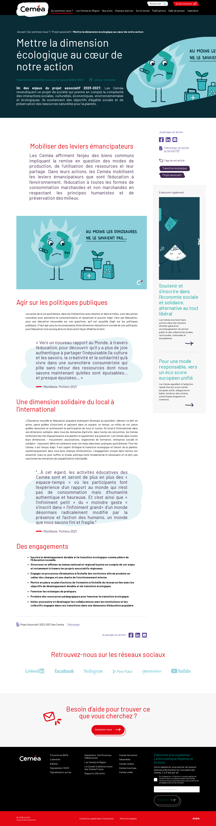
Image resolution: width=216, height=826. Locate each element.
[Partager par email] (174, 141)
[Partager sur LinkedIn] (168, 141)
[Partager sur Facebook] (161, 141)
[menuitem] (62, 11)
